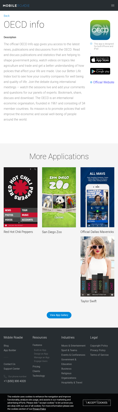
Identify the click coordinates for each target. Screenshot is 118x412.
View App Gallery (59, 315)
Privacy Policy (98, 350)
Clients (36, 371)
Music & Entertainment (73, 345)
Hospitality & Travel (71, 382)
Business (66, 368)
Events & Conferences (73, 354)
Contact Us (9, 364)
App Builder (10, 350)
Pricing (36, 366)
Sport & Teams (69, 350)
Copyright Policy (99, 345)
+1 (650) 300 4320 (15, 381)
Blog (6, 345)
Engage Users (40, 361)
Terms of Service (99, 354)
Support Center (12, 368)
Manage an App (41, 357)
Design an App (41, 354)
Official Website (103, 82)
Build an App (40, 350)
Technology (39, 375)
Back (7, 15)
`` (90, 59)
